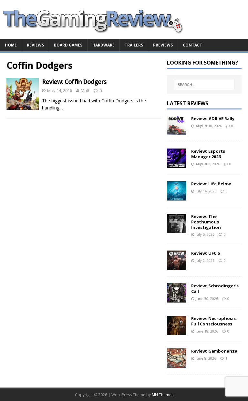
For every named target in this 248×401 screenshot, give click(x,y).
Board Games (68, 45)
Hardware (103, 45)
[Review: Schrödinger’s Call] (176, 299)
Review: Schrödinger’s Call (215, 288)
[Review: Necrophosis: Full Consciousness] (176, 331)
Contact (192, 45)
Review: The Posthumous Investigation (206, 221)
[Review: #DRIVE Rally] (176, 131)
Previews (163, 45)
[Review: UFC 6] (176, 266)
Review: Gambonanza (214, 351)
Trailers (134, 45)
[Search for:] (204, 84)
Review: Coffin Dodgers (74, 81)
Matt (85, 90)
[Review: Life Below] (176, 196)
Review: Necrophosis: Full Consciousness (214, 321)
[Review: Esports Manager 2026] (176, 164)
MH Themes (162, 394)
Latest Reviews (187, 103)
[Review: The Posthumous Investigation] (176, 229)
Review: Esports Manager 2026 (208, 153)
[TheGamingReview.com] (97, 35)
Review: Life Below (211, 184)
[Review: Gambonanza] (176, 364)
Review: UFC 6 (205, 253)
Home (11, 45)
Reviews (35, 45)
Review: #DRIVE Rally (212, 118)
